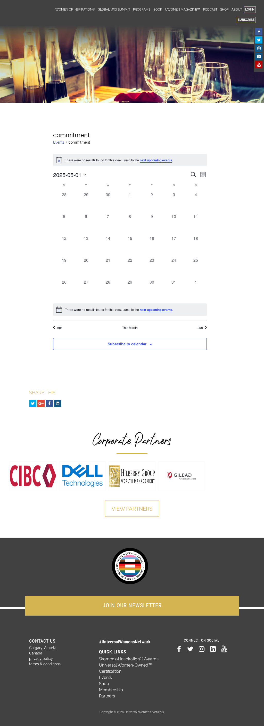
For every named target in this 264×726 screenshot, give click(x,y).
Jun (200, 328)
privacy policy (41, 659)
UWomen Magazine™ (182, 9)
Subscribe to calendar (127, 343)
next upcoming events (156, 160)
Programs (141, 9)
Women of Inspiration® (75, 9)
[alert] (130, 309)
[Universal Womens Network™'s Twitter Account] (258, 39)
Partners (107, 696)
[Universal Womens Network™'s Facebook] (258, 31)
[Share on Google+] (41, 403)
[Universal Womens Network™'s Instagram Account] (258, 48)
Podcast (210, 9)
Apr (59, 328)
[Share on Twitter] (32, 403)
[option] (33, 475)
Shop (224, 9)
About (237, 9)
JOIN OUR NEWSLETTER (132, 605)
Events (58, 142)
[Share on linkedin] (57, 403)
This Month (130, 328)
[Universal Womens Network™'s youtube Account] (258, 64)
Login (249, 9)
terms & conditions (45, 664)
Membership (111, 689)
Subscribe (246, 20)
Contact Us (42, 641)
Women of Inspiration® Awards (129, 659)
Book (157, 9)
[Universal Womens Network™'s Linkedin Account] (258, 56)
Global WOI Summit (114, 9)
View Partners (132, 509)
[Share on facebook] (49, 403)
